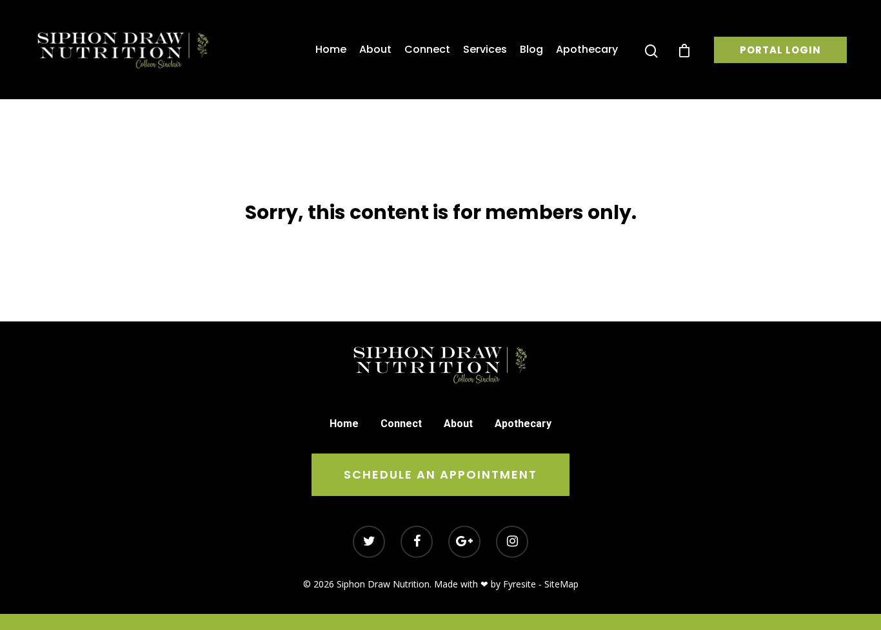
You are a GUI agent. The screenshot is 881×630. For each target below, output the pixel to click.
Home (330, 50)
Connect (427, 50)
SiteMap (561, 584)
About (375, 50)
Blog (531, 50)
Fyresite (519, 584)
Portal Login (780, 50)
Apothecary (587, 50)
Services (485, 50)
